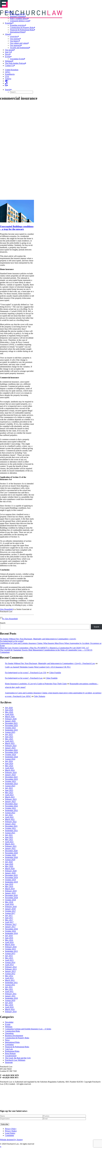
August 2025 (10, 732)
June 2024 (9, 763)
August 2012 (10, 974)
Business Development (14, 1036)
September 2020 (11, 857)
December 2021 (11, 826)
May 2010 (9, 1005)
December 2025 (11, 723)
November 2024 (11, 752)
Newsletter (9, 1022)
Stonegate (9, 1062)
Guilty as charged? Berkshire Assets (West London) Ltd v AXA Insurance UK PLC (38, 667)
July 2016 (9, 936)
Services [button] (8, 12)
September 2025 (11, 730)
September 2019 (11, 882)
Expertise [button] (8, 23)
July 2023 (9, 788)
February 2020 (11, 871)
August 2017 (10, 913)
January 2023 (10, 801)
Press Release (10, 1053)
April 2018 (9, 904)
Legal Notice (10, 1133)
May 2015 (9, 958)
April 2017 (9, 922)
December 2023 (11, 777)
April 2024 (9, 768)
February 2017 (11, 924)
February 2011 (10, 994)
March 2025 (10, 743)
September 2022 (11, 810)
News (7, 54)
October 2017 (10, 911)
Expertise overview (17, 25)
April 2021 (9, 842)
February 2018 (11, 906)
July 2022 (9, 815)
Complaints (9, 1135)
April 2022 (9, 817)
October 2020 (10, 855)
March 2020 (10, 868)
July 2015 (9, 956)
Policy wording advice (19, 19)
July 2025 (9, 734)
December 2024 (11, 750)
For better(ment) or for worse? (12, 641)
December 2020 (11, 851)
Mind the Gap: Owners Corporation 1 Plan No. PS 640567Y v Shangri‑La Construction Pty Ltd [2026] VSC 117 (44, 648)
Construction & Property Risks (22, 27)
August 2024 (10, 759)
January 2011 (10, 996)
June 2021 (9, 837)
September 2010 (11, 998)
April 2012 (9, 978)
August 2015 (10, 953)
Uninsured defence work (19, 21)
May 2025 (9, 739)
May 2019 (9, 886)
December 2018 (11, 895)
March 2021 (10, 844)
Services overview (17, 14)
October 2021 (10, 828)
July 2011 (9, 987)
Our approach (15, 45)
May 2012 (9, 976)
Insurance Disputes (17, 16)
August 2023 (10, 786)
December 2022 (11, 804)
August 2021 (10, 833)
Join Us (8, 52)
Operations (9, 1033)
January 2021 (10, 848)
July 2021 (9, 835)
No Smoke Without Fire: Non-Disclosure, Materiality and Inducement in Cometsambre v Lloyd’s (38, 639)
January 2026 (10, 721)
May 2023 (9, 792)
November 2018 (11, 898)
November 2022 (11, 806)
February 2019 (11, 891)
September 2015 (11, 951)
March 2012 (10, 980)
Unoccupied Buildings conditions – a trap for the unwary (16, 227)
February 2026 (11, 719)
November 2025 (11, 725)
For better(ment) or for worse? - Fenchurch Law (24, 678)
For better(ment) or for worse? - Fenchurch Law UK (25, 673)
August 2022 (10, 813)
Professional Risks (12, 1051)
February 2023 (11, 799)
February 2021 (11, 846)
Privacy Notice (11, 1131)
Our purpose (15, 39)
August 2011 (10, 985)
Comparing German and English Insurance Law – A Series (28, 1029)
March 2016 (10, 944)
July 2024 (9, 761)
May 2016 (9, 940)
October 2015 (10, 949)
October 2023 (10, 781)
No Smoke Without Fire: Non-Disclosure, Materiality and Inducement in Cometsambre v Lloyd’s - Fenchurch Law (50, 663)
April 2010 (9, 1007)
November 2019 (11, 877)
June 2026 (9, 710)
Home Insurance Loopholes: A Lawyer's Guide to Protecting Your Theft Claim (36, 684)
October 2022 (10, 808)
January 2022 (10, 824)
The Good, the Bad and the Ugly (18, 1058)
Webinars (8, 61)
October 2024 (10, 754)
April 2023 (9, 795)
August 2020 (10, 860)
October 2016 (10, 931)
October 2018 (10, 900)
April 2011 (9, 991)
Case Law (9, 1049)
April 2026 (9, 714)
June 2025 (9, 737)
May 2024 (9, 766)
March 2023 (10, 797)
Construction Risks (12, 1031)
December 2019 (11, 875)
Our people (9, 50)
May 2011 (9, 989)
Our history (14, 41)
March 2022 (10, 819)
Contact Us (9, 65)
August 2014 (10, 962)
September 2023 (11, 784)
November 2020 (11, 853)
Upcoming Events (17, 59)
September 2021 (11, 830)
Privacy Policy (10, 1129)
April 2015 (9, 960)
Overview (14, 36)
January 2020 (10, 873)
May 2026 (9, 712)
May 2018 (9, 902)
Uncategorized (10, 1056)
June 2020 (9, 864)
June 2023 (9, 790)
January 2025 (10, 748)
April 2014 (9, 965)
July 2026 (9, 708)
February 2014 (11, 967)
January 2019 (10, 893)
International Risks (17, 32)
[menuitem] (56, 19)
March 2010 (10, 1009)
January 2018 (10, 909)
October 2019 (10, 880)
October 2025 (10, 728)
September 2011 (11, 982)
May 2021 (9, 839)
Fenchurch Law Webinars (15, 1060)
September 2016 (11, 933)
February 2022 (11, 822)
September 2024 (11, 757)
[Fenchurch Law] (51, 4)
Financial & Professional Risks (22, 30)
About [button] (7, 34)
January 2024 (10, 775)
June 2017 (9, 918)
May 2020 (9, 866)
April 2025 (9, 741)
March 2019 (10, 889)
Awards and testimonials (19, 48)
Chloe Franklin (55, 673)
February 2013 (11, 969)
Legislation (9, 1044)
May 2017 (9, 920)
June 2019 (9, 884)
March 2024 (10, 770)
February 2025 (11, 746)
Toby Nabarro (39, 696)
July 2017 (9, 915)
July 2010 (9, 1003)
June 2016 (9, 938)
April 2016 (9, 942)
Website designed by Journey (11, 1140)
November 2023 (11, 779)
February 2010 (11, 1012)
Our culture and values (19, 43)
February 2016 (11, 947)
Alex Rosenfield (6, 609)
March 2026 (10, 717)
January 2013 (10, 971)
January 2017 (10, 927)
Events (7, 57)
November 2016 (11, 929)
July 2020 (9, 862)
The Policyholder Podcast (15, 63)
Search (2, 623)
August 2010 (10, 1000)
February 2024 (11, 772)
